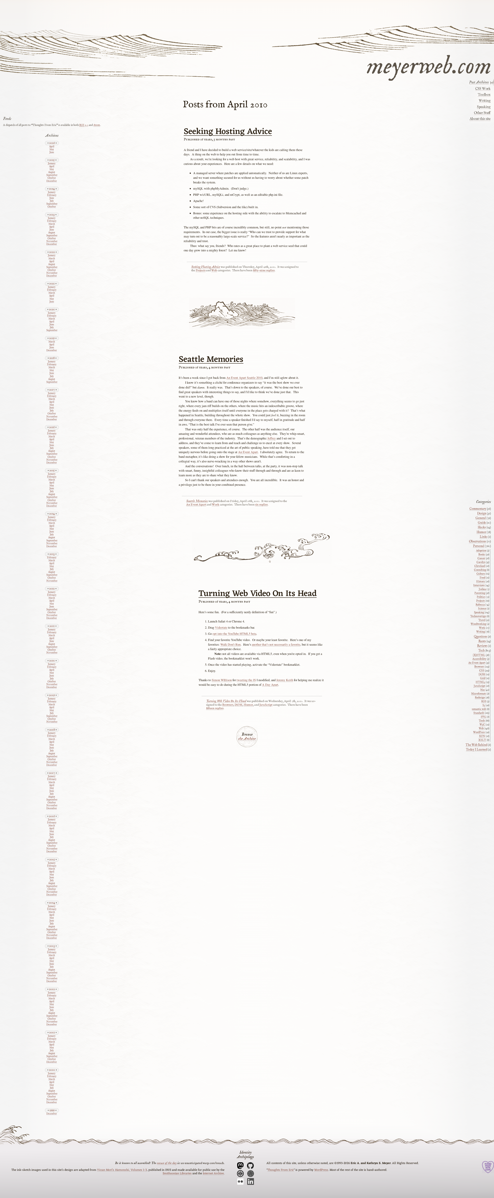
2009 (52, 695)
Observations (477, 541)
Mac (482, 690)
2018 (52, 358)
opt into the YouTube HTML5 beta (234, 634)
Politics (481, 597)
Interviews (479, 585)
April (51, 146)
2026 (52, 143)
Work (215, 505)
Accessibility (479, 659)
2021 (52, 283)
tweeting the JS (246, 680)
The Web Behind (476, 745)
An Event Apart (248, 452)
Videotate (221, 627)
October (51, 178)
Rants (482, 641)
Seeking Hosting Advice (228, 131)
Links (483, 537)
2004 (52, 903)
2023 (52, 215)
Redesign (480, 697)
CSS (481, 670)
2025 (52, 160)
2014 (52, 514)
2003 (52, 946)
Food (482, 577)
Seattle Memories (211, 359)
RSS (483, 701)
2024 (52, 189)
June (51, 152)
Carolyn (480, 562)
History (480, 581)
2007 (52, 773)
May (51, 149)
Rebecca (480, 604)
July (52, 201)
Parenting (480, 593)
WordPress (479, 732)
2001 (52, 1032)
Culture (480, 574)
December (51, 181)
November (51, 241)
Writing (484, 101)
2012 (52, 589)
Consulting (480, 570)
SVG (483, 717)
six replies (261, 505)
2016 (52, 427)
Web (214, 270)
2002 (52, 989)
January (51, 163)
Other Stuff (482, 113)
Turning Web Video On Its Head (258, 593)
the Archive (247, 739)
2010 (52, 661)
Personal (478, 546)
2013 (52, 554)
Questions (480, 637)
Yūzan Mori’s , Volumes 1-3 (122, 1170)
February (51, 195)
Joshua (482, 589)
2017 (52, 390)
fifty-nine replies (264, 270)
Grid (482, 678)
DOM (238, 705)
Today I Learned (476, 750)
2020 (52, 309)
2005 (52, 859)
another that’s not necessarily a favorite (276, 644)
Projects (201, 270)
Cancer (481, 558)
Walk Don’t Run (230, 644)
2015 (52, 470)
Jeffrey (271, 438)
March (51, 224)
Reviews (482, 646)
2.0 (83, 125)
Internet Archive (213, 1173)
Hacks (482, 527)
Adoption (481, 550)
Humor (248, 705)
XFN (482, 736)
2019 (52, 338)
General (480, 518)
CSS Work (482, 89)
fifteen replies (214, 708)
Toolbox (484, 95)
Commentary (477, 509)
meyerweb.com (428, 65)
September (51, 175)
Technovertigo (478, 616)
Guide (482, 523)
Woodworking (478, 624)
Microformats (478, 693)
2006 (52, 816)
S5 (483, 705)
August (51, 172)
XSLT (482, 740)
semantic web (479, 709)
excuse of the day (167, 1163)
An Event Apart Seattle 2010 (244, 378)
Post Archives (479, 82)
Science (482, 608)
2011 (52, 626)
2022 (52, 252)
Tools (482, 720)
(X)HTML (479, 655)
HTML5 (480, 682)
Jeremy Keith (284, 680)
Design (481, 513)
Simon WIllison (222, 680)
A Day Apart (270, 685)
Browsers (227, 705)
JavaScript (266, 705)
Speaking (483, 107)
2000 (52, 1070)
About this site (480, 119)
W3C (482, 724)
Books (481, 554)
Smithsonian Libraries (177, 1173)
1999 (52, 1110)
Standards (478, 713)
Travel (481, 620)
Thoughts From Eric (280, 1170)
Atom (96, 125)
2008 (52, 730)
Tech (481, 651)
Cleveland (479, 566)
